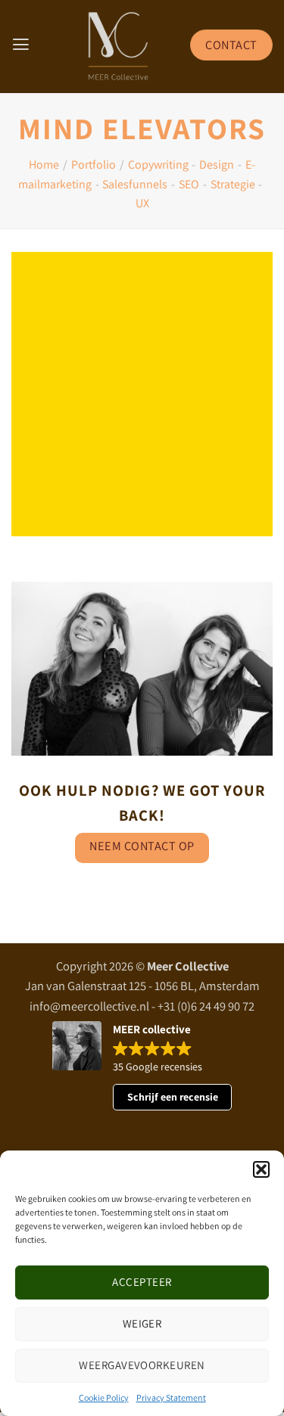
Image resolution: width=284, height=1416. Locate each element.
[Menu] (20, 45)
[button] (261, 1169)
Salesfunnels (134, 184)
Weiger (142, 1323)
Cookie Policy (104, 1397)
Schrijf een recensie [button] (172, 1097)
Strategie (233, 184)
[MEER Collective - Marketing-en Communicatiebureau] (118, 46)
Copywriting (158, 164)
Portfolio (93, 164)
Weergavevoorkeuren (141, 1365)
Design (216, 164)
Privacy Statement (171, 1397)
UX (142, 203)
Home (44, 164)
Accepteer (141, 1282)
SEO (189, 184)
